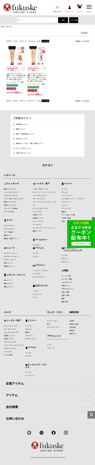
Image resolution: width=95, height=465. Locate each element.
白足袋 (71, 321)
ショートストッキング (11, 192)
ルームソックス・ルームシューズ (44, 228)
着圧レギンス (8, 287)
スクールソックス (53, 327)
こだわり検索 (74, 20)
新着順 (39, 41)
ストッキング (12, 183)
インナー (68, 183)
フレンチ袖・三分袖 (68, 215)
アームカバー (41, 239)
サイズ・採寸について (23, 148)
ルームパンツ (29, 375)
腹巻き (64, 211)
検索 (63, 20)
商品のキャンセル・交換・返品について (29, 143)
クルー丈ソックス (39, 199)
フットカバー (37, 224)
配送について (20, 129)
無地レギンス (8, 283)
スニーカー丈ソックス (40, 208)
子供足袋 (72, 327)
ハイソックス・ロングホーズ (13, 345)
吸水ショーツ (8, 263)
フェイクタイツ (9, 226)
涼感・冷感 (65, 295)
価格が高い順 (31, 41)
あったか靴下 (8, 355)
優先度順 (15, 41)
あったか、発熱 (67, 279)
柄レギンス (7, 280)
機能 (66, 270)
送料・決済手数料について (25, 134)
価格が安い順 (23, 41)
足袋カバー (73, 334)
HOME (2, 26)
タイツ (9, 220)
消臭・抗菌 (65, 292)
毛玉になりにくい (68, 289)
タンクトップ (66, 208)
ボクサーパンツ (30, 339)
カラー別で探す (9, 211)
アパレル (39, 248)
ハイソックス (37, 211)
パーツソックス (38, 221)
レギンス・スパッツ (15, 275)
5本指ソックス (38, 215)
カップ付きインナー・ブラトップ (73, 199)
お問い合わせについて (23, 153)
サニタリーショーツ (10, 253)
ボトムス (65, 192)
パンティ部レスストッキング (13, 199)
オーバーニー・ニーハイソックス (44, 192)
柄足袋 (71, 330)
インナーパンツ (67, 195)
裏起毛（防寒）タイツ (11, 238)
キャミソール (66, 202)
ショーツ (65, 205)
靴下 (48, 324)
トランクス (29, 335)
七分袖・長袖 (66, 218)
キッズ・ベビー (55, 312)
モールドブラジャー (39, 277)
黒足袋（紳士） (74, 324)
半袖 (63, 221)
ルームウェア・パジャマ (35, 365)
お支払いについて (22, 139)
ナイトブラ (36, 274)
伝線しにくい (66, 285)
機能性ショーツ (9, 266)
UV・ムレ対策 (66, 276)
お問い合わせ (15, 418)
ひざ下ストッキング (10, 195)
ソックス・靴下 (42, 183)
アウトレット (54, 335)
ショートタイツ (9, 229)
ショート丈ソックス (39, 195)
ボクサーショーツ (10, 260)
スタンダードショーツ (11, 256)
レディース (9, 175)
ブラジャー (40, 265)
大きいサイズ (41, 285)
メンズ (7, 312)
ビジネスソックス (10, 348)
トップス (65, 189)
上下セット (65, 262)
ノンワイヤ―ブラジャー (41, 270)
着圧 (63, 298)
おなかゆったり (67, 282)
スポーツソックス (10, 342)
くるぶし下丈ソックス (40, 189)
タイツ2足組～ (9, 232)
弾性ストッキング (10, 202)
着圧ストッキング (10, 189)
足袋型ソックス (38, 218)
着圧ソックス (37, 231)
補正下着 (65, 302)
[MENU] (89, 7)
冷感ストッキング (10, 205)
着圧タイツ (7, 235)
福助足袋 (74, 312)
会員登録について (22, 124)
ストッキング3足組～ (11, 208)
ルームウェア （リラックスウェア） (72, 249)
